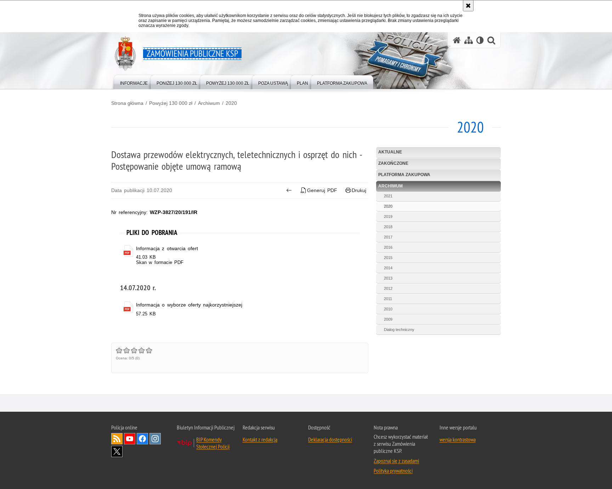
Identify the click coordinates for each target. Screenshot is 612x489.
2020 (231, 103)
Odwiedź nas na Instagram (155, 438)
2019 (388, 216)
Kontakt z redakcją (260, 439)
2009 (388, 319)
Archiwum (209, 103)
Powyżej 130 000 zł (170, 103)
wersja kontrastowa (458, 439)
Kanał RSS (117, 438)
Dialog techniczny (399, 329)
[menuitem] (134, 81)
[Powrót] (289, 190)
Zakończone (393, 163)
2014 (388, 268)
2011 (388, 299)
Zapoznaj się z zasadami (396, 460)
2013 (388, 278)
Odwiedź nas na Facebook (142, 438)
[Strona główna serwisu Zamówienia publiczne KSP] (457, 40)
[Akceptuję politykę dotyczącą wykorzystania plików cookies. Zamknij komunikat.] (468, 5)
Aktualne (390, 152)
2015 (388, 257)
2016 (388, 247)
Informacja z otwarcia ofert (167, 248)
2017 (388, 237)
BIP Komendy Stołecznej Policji (213, 443)
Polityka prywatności (393, 470)
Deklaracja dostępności (330, 439)
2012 (388, 288)
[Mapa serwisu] (468, 40)
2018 (388, 227)
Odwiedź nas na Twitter (117, 451)
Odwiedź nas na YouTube (129, 438)
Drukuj (359, 190)
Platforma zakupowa (404, 174)
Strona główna (127, 103)
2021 (388, 196)
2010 (388, 309)
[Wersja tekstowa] (480, 40)
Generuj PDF (322, 190)
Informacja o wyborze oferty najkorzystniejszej (189, 305)
